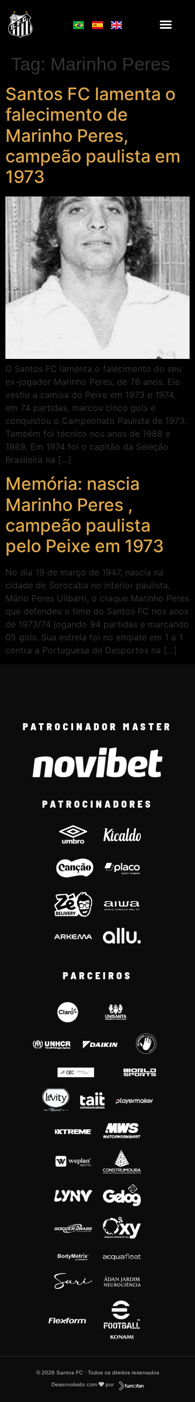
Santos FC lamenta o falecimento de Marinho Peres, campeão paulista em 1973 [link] (92, 135)
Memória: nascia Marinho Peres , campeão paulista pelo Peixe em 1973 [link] (84, 514)
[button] (166, 24)
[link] (33, 24)
